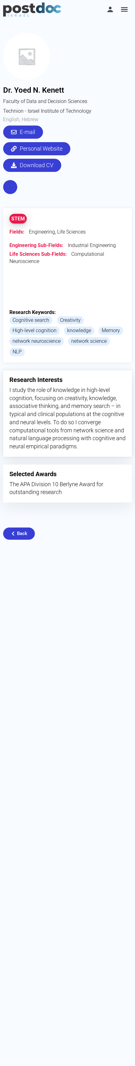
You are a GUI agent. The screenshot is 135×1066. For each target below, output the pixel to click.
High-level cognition (35, 330)
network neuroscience (37, 341)
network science (89, 341)
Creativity (70, 320)
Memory (111, 330)
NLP (17, 352)
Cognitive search (31, 320)
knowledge (79, 330)
